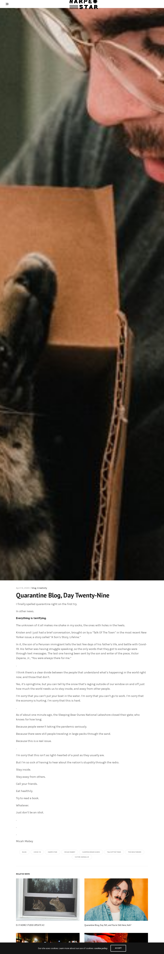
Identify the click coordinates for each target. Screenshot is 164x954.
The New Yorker (134, 852)
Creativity (42, 588)
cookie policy (100, 948)
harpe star (52, 852)
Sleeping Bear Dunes (91, 852)
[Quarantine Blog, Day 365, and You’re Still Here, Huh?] (116, 899)
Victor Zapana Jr (82, 857)
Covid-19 (37, 852)
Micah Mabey (69, 852)
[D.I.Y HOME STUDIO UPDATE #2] (48, 899)
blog (34, 588)
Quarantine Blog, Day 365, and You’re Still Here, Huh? (107, 925)
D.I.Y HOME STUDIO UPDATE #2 (30, 925)
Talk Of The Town (114, 852)
